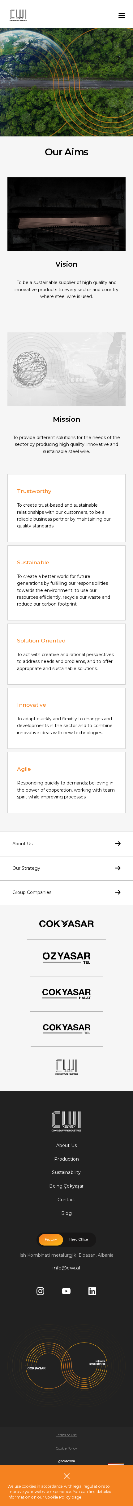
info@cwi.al (67, 1268)
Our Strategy (26, 868)
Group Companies (31, 892)
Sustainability (66, 1172)
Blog (66, 1213)
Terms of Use (66, 1435)
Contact (66, 1199)
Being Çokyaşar (66, 1186)
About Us (22, 843)
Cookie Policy (66, 1448)
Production (66, 1159)
